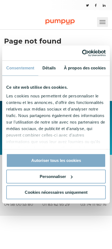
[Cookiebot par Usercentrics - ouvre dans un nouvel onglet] (82, 53)
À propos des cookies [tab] (85, 68)
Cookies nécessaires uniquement (56, 192)
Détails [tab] (49, 68)
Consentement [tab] (20, 68)
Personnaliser (53, 176)
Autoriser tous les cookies (56, 160)
